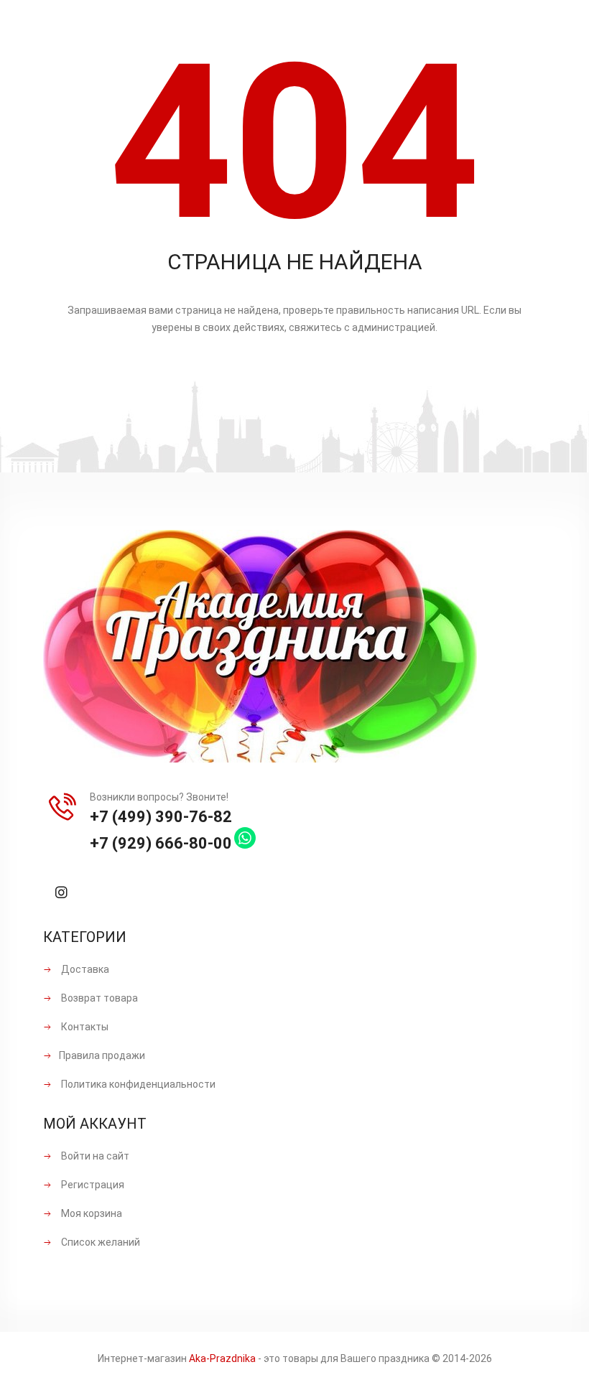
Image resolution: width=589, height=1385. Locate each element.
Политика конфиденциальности (137, 1084)
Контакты (83, 1026)
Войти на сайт (94, 1156)
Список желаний (99, 1242)
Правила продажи (102, 1055)
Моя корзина (90, 1213)
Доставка (84, 969)
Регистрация (91, 1184)
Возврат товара (98, 998)
